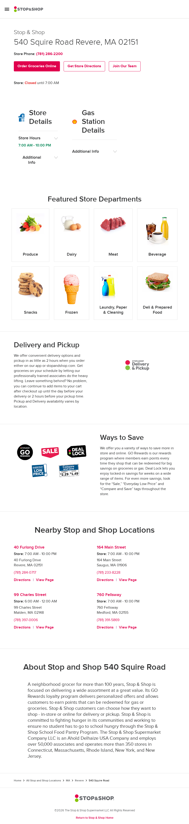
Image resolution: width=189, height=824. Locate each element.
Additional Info (32, 160)
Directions (22, 580)
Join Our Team (125, 66)
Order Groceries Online (37, 66)
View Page (45, 580)
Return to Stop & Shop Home (94, 818)
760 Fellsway (109, 594)
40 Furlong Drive (29, 547)
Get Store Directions (84, 66)
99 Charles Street (30, 594)
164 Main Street (111, 547)
